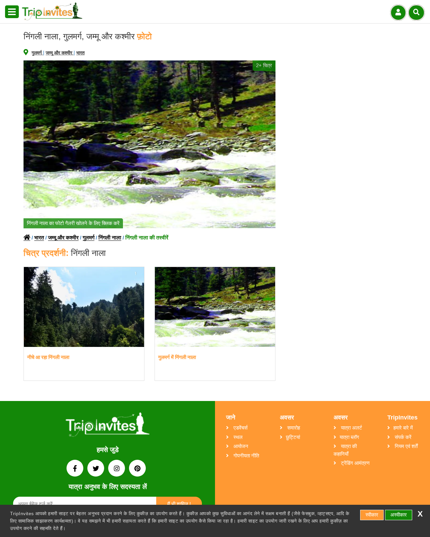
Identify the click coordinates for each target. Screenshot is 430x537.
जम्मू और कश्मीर (60, 52)
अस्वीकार (398, 515)
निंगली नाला (109, 237)
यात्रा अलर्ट (351, 428)
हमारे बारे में (403, 428)
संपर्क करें (402, 437)
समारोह (293, 428)
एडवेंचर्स (240, 428)
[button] (12, 12)
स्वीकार (372, 515)
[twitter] (96, 469)
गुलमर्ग (37, 52)
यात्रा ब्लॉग (349, 437)
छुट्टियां (293, 437)
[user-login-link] (398, 12)
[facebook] (76, 469)
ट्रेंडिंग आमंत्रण (355, 463)
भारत (80, 52)
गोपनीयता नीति (245, 455)
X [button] (420, 514)
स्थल (237, 437)
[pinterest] (137, 469)
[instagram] (117, 469)
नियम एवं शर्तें (405, 446)
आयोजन (240, 446)
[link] (107, 426)
